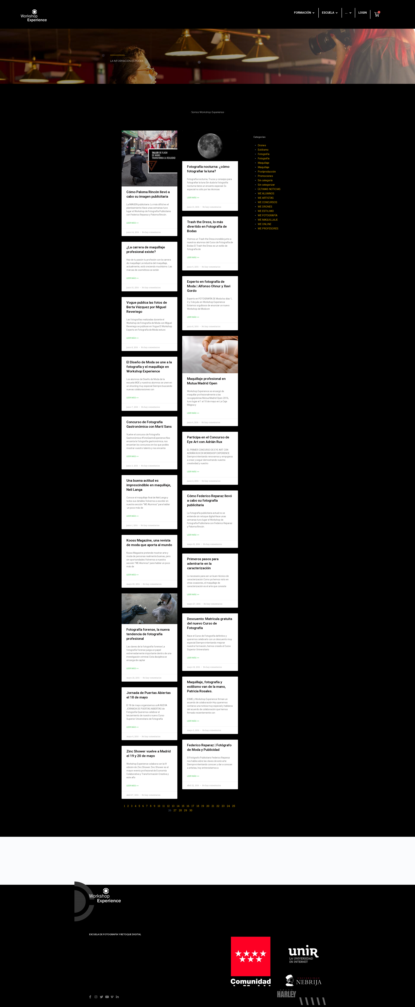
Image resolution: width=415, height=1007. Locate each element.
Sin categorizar (266, 184)
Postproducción (267, 171)
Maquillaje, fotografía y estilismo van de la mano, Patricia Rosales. (206, 686)
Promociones (265, 176)
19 (202, 806)
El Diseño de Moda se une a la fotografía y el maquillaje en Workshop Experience (149, 366)
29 (185, 810)
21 (213, 806)
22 (217, 806)
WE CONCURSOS (267, 202)
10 (159, 806)
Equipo (233, 901)
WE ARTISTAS (266, 197)
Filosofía (233, 896)
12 (168, 806)
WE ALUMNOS (266, 193)
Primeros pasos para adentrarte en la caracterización (203, 563)
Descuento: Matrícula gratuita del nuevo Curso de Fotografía (209, 623)
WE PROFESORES (268, 228)
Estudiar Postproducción (299, 901)
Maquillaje (263, 162)
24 (228, 806)
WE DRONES (265, 206)
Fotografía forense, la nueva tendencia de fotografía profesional (148, 634)
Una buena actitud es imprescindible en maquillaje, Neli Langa (148, 485)
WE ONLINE (264, 224)
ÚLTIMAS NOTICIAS (269, 189)
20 (207, 806)
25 (233, 806)
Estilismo (263, 149)
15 (183, 806)
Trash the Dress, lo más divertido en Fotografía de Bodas (207, 226)
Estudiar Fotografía (296, 896)
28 (180, 810)
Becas (175, 903)
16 (188, 806)
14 (178, 806)
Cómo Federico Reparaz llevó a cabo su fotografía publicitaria (209, 500)
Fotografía (263, 154)
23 (223, 806)
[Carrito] (376, 14)
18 (197, 806)
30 (190, 810)
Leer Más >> (132, 223)
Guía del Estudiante (183, 908)
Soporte (176, 897)
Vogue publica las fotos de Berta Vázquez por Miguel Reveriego (146, 307)
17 (192, 806)
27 (175, 810)
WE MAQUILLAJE (268, 219)
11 (163, 806)
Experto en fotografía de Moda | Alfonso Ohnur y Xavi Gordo (208, 286)
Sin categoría (265, 180)
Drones (262, 145)
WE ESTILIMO (266, 211)
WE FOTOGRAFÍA (267, 215)
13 (173, 806)
